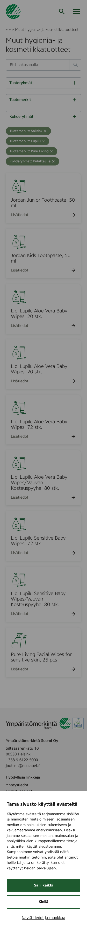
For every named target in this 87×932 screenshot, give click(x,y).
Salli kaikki (43, 885)
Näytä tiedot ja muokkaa (43, 918)
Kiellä (43, 902)
